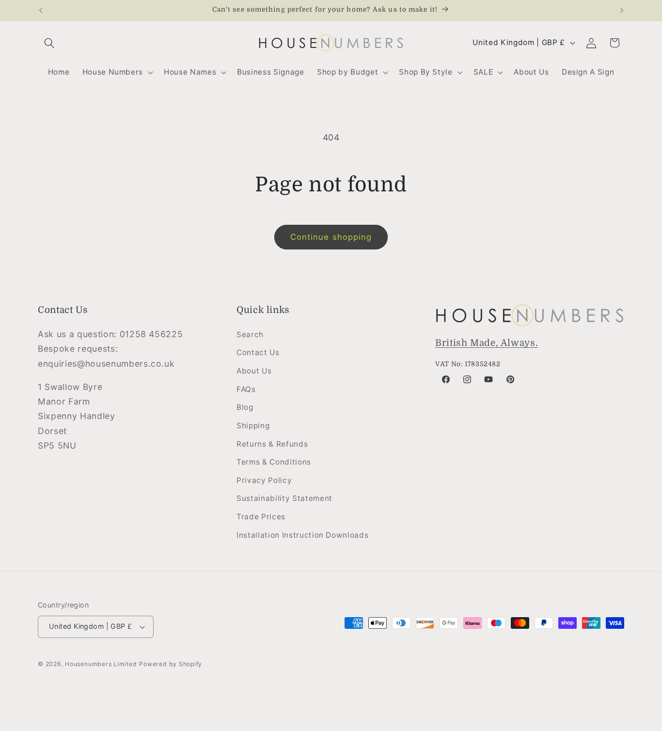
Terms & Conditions (273, 462)
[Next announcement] (621, 10)
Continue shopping (331, 237)
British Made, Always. (486, 343)
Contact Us (258, 352)
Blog (244, 407)
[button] (49, 42)
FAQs (246, 389)
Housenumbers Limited (101, 664)
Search (250, 334)
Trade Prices (260, 516)
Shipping (252, 425)
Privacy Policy (264, 480)
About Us (253, 370)
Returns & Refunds (272, 444)
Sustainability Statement (284, 498)
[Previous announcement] (40, 10)
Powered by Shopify (170, 664)
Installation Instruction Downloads (302, 535)
